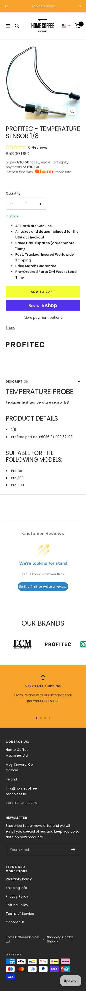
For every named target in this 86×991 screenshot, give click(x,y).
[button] (66, 25)
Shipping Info (16, 887)
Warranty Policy (19, 879)
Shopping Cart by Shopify (60, 939)
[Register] (73, 849)
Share (10, 327)
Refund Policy (17, 905)
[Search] (17, 26)
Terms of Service (20, 913)
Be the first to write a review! (43, 586)
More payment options (43, 317)
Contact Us (15, 922)
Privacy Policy (17, 896)
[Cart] (77, 25)
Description (17, 381)
